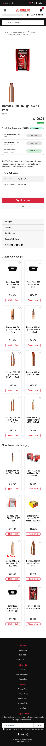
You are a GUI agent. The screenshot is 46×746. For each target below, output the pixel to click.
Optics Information (23, 674)
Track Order (23, 655)
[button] (19, 262)
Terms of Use (23, 689)
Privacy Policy (23, 694)
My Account (23, 650)
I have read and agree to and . (23, 729)
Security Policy (23, 703)
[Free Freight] (13, 548)
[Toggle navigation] (5, 10)
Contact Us (23, 679)
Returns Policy (23, 699)
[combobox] (25, 23)
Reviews (8, 245)
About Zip (23, 708)
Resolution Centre (23, 660)
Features (8, 227)
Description (9, 221)
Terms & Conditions (26, 729)
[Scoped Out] (23, 10)
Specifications (10, 233)
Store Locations (37, 3)
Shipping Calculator (12, 239)
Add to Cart (24, 200)
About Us (23, 670)
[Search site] (4, 23)
